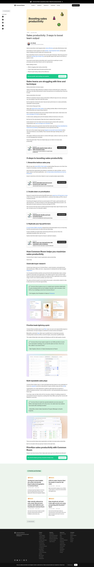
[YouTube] (17, 560)
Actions (40, 553)
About (71, 536)
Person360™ (41, 541)
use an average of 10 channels (43, 123)
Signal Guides (62, 544)
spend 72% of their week (37, 108)
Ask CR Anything (42, 552)
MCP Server (41, 555)
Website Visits (42, 536)
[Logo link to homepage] (25, 533)
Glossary (61, 547)
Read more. (62, 564)
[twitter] (3, 19)
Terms (71, 541)
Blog (61, 535)
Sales (28, 32)
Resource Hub (63, 533)
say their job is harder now (38, 56)
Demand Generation (53, 535)
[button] (6, 11)
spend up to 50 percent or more (59, 195)
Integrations (41, 558)
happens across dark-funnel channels (53, 130)
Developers (62, 549)
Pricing (58, 5)
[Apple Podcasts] (26, 560)
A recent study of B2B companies (34, 227)
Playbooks (62, 541)
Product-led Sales (43, 540)
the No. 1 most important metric (52, 50)
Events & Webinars (64, 540)
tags (38, 333)
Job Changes (42, 535)
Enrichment (41, 543)
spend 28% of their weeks (41, 166)
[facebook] (3, 25)
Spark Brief (41, 550)
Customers (53, 5)
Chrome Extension (43, 546)
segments (34, 386)
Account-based (52, 540)
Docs (61, 536)
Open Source (52, 541)
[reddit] (3, 22)
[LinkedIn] (15, 560)
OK (75, 564)
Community (62, 546)
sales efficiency (49, 48)
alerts (64, 386)
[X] (21, 560)
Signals (40, 533)
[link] (19, 5)
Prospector (41, 547)
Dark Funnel (41, 538)
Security (72, 538)
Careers (72, 533)
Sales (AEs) (51, 533)
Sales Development (53, 536)
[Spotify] (24, 560)
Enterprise (41, 556)
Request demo (76, 5)
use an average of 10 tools (33, 114)
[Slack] (19, 560)
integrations (29, 270)
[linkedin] (3, 16)
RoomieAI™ (41, 549)
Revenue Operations (53, 538)
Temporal (52, 293)
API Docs (62, 550)
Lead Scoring (42, 544)
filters (45, 329)
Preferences (70, 564)
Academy (62, 538)
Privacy (71, 540)
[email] (3, 28)
